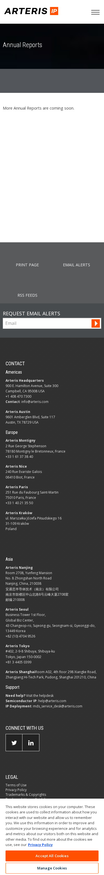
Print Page (27, 264)
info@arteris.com (35, 401)
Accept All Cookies (51, 855)
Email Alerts (76, 264)
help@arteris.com (52, 700)
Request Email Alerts (31, 313)
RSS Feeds (27, 295)
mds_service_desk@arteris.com (57, 706)
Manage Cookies (52, 868)
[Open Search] (95, 12)
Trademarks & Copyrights (26, 794)
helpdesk (46, 695)
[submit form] (96, 323)
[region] (52, 837)
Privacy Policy (16, 789)
